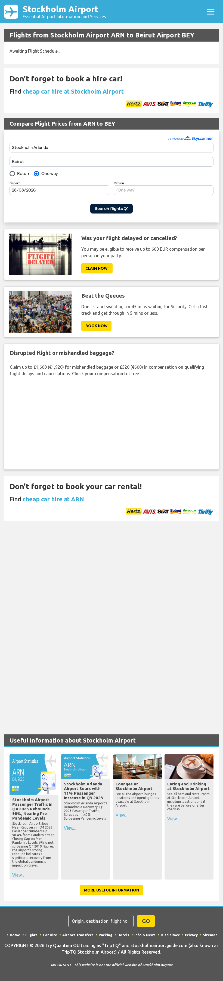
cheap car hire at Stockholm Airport (73, 91)
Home (15, 935)
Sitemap (210, 935)
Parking (105, 935)
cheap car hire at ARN (53, 499)
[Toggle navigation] (211, 12)
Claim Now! (97, 268)
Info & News (145, 935)
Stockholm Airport (64, 11)
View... (18, 874)
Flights (31, 935)
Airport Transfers (78, 935)
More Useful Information (111, 890)
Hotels (123, 935)
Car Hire (50, 935)
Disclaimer (170, 935)
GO (146, 921)
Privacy (191, 935)
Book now (96, 326)
